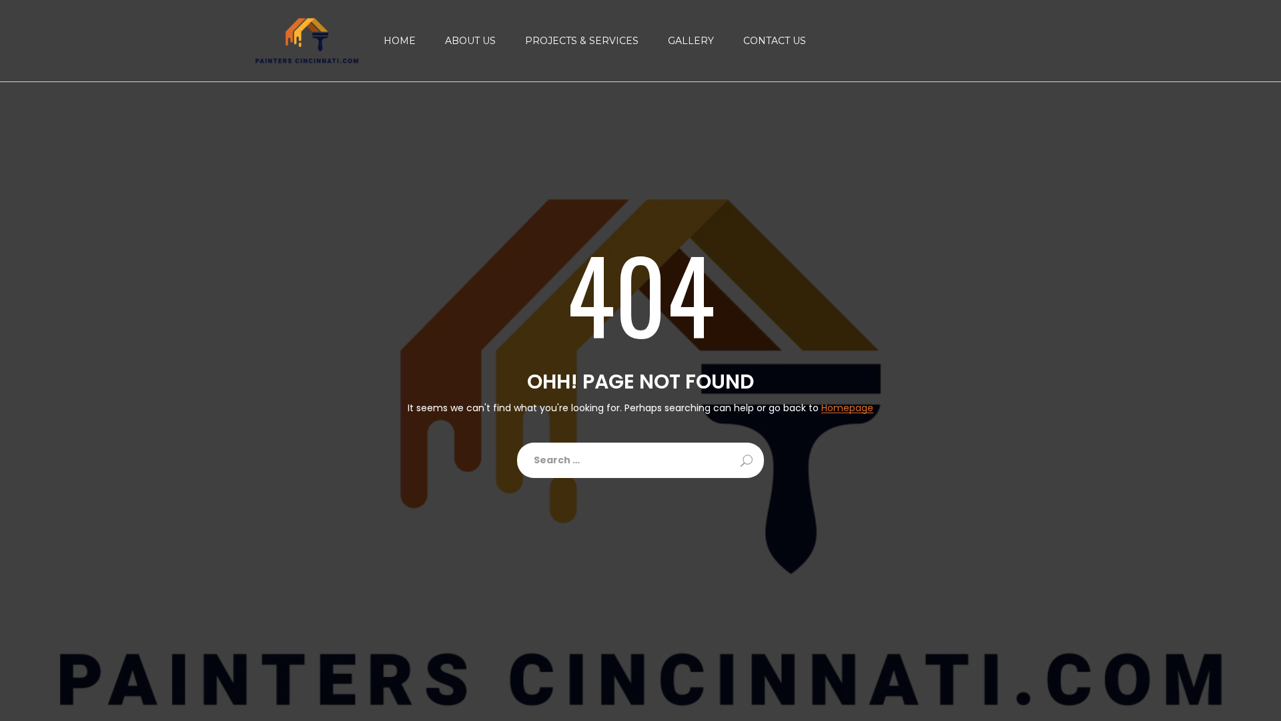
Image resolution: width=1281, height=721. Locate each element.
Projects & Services (581, 40)
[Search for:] (640, 460)
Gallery (691, 40)
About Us (470, 40)
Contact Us (774, 40)
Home (400, 40)
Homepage (847, 408)
